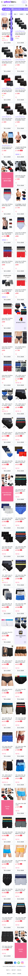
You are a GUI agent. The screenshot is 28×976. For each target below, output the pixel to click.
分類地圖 (19, 973)
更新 (24, 966)
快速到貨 (11, 18)
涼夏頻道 (11, 24)
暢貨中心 (11, 15)
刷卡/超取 (11, 30)
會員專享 (11, 33)
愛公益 (11, 36)
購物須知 (19, 970)
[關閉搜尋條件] (7, 5)
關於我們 (14, 970)
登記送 (11, 12)
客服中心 (8, 970)
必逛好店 (11, 27)
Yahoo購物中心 (10, 2)
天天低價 (11, 21)
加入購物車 (8, 42)
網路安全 (9, 973)
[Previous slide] (2, 23)
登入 (24, 2)
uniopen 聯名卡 (18, 9)
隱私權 (14, 973)
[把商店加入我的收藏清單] (25, 328)
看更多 (11, 39)
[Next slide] (12, 23)
